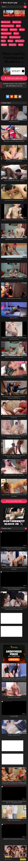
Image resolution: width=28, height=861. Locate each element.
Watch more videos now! (15, 78)
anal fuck (5, 29)
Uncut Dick (13, 44)
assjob (22, 29)
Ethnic (16, 33)
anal (19, 25)
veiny (21, 44)
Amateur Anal (17, 22)
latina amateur (20, 40)
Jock (4, 40)
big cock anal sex (7, 33)
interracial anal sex (15, 37)
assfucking (14, 29)
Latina (11, 40)
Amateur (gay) (6, 22)
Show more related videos (14, 501)
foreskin (4, 37)
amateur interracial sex (8, 25)
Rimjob (4, 44)
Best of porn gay (10, 2)
